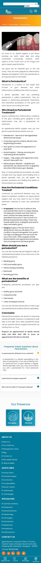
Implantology (8, 514)
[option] (12, 417)
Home (4, 25)
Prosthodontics (9, 532)
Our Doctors (7, 480)
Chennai (28, 423)
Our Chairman (8, 445)
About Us (6, 442)
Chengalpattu (13, 423)
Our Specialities (9, 483)
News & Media (8, 463)
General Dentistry (10, 511)
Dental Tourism (9, 487)
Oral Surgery (8, 518)
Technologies (8, 494)
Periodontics (25, 25)
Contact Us (7, 456)
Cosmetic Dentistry (10, 504)
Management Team (11, 449)
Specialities (13, 25)
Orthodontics (8, 521)
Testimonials (8, 490)
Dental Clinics (8, 473)
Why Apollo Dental (10, 460)
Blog (4, 452)
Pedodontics (8, 525)
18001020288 (13, 549)
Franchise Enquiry (9, 476)
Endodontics (8, 507)
